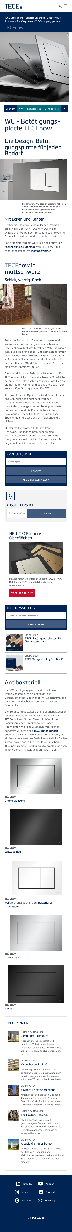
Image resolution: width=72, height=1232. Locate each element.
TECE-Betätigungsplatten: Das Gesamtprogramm (44, 640)
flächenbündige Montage (20, 247)
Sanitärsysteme (25, 21)
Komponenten (34, 109)
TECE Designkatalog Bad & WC (44, 659)
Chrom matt (12, 957)
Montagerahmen (41, 251)
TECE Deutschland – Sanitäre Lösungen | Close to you (32, 17)
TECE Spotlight (22, 593)
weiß (8, 903)
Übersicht (10, 109)
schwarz (10, 1008)
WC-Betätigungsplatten (47, 21)
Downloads (52, 109)
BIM (21, 108)
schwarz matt (13, 852)
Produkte (9, 21)
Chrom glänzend (15, 801)
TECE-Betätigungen (46, 731)
